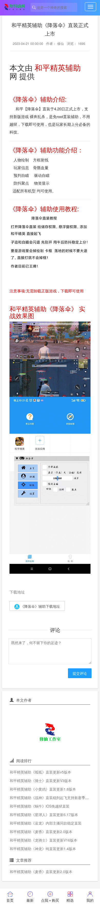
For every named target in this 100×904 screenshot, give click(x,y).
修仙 (60, 43)
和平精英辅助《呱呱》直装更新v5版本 (40, 772)
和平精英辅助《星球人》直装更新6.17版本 (44, 814)
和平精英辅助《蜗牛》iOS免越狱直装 (39, 806)
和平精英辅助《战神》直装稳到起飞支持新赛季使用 (51, 797)
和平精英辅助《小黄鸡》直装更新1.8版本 (43, 789)
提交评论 (80, 673)
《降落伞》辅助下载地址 (39, 606)
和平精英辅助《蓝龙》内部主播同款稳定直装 (46, 823)
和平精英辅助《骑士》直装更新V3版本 (41, 780)
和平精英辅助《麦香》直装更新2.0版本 (41, 831)
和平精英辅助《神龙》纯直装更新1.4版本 (43, 848)
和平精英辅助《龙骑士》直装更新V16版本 (43, 840)
